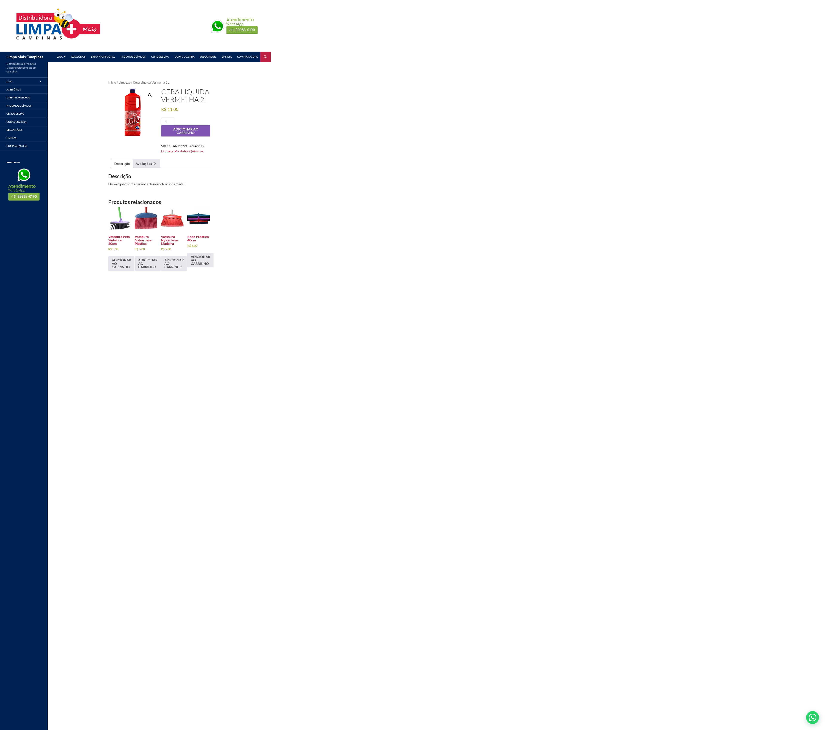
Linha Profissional (103, 56)
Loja (60, 56)
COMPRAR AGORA (247, 56)
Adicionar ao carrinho (185, 131)
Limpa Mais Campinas (24, 56)
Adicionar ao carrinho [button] (121, 263)
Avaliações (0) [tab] (146, 163)
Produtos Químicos (133, 56)
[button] (150, 95)
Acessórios (78, 56)
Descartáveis (208, 56)
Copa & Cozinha (184, 56)
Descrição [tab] (122, 163)
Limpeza (227, 56)
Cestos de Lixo (160, 56)
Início (112, 82)
